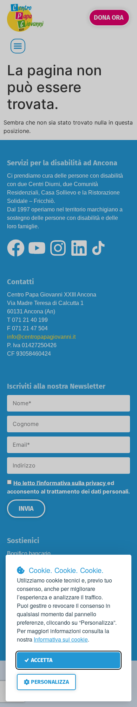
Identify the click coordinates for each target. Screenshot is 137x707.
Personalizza (50, 682)
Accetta (41, 660)
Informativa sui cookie (61, 639)
